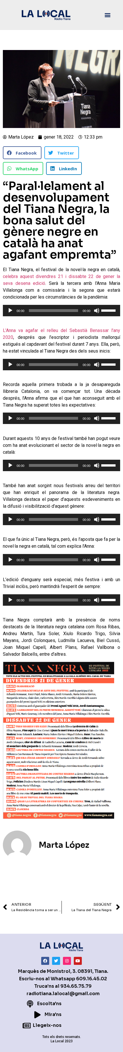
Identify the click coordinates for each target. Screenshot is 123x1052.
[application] (61, 310)
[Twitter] (56, 961)
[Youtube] (78, 961)
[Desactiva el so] (97, 310)
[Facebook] (45, 961)
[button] (107, 15)
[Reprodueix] (10, 310)
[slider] (109, 310)
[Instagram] (67, 961)
